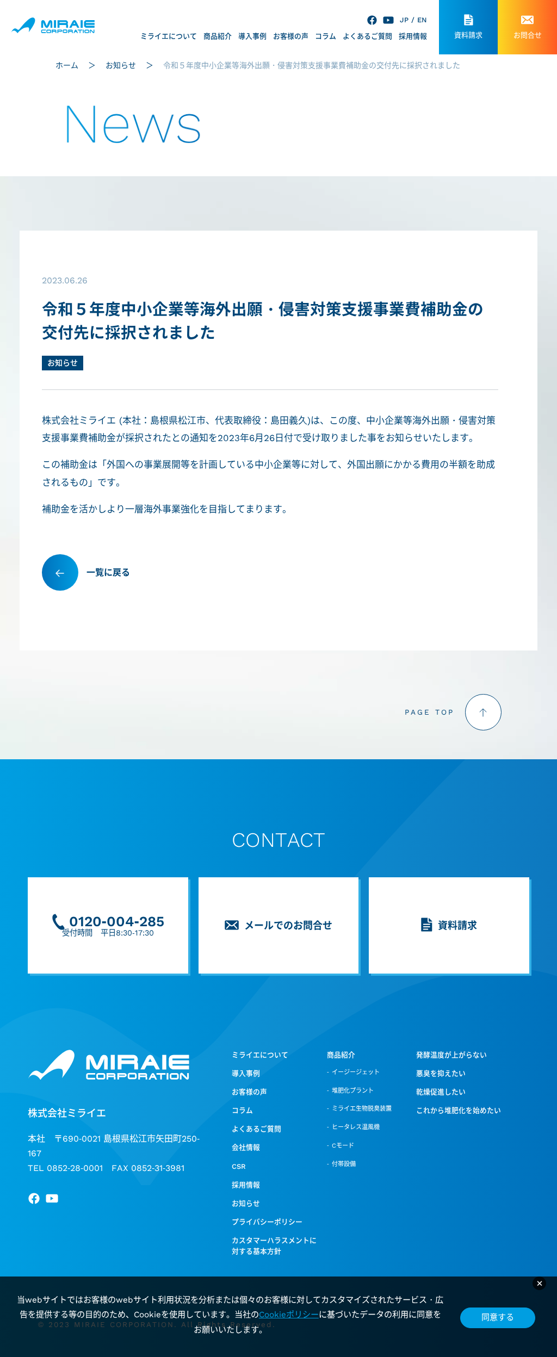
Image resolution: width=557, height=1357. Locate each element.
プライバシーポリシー (267, 1222)
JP (404, 20)
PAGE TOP (429, 712)
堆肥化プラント (353, 1090)
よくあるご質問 (367, 36)
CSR (239, 1166)
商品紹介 (217, 36)
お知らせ (62, 362)
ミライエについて (168, 36)
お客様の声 (290, 36)
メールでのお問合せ (288, 925)
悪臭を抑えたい (441, 1073)
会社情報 (246, 1147)
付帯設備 (344, 1164)
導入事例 (252, 36)
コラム (325, 36)
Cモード (343, 1145)
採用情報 (413, 36)
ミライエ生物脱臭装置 (362, 1108)
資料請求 (468, 35)
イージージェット (356, 1072)
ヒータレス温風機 (356, 1127)
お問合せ (527, 35)
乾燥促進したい (441, 1092)
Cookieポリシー (289, 1314)
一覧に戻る (108, 572)
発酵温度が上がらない (451, 1055)
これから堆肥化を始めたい (458, 1110)
